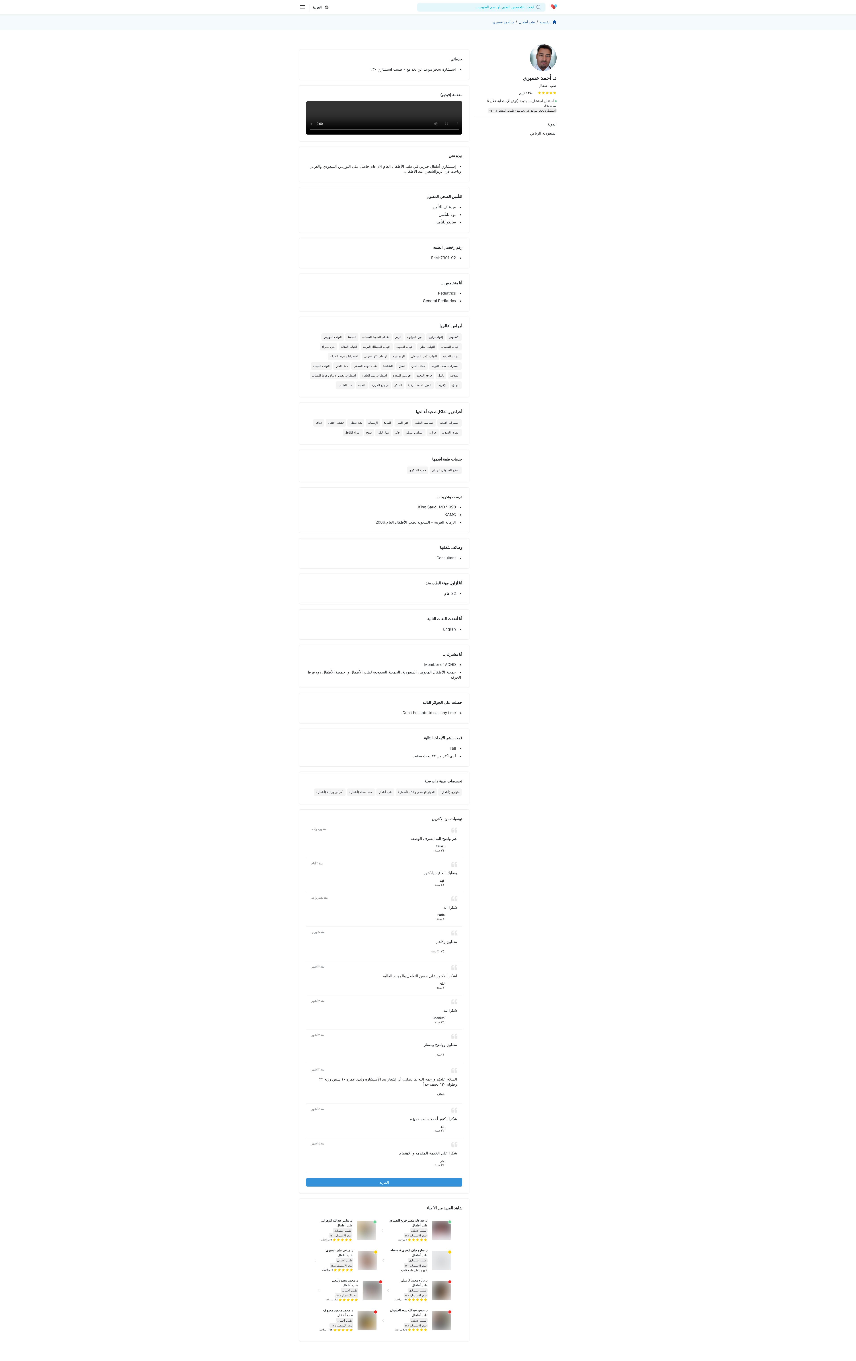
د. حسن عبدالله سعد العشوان (409, 1310)
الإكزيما (442, 385)
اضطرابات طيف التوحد (445, 366)
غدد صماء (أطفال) (361, 792)
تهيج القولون (414, 337)
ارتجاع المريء (380, 385)
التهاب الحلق (427, 346)
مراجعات (326, 1239)
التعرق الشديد (450, 432)
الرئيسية (545, 22)
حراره (432, 432)
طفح (369, 432)
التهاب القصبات (450, 346)
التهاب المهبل (321, 366)
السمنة (352, 337)
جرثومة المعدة (402, 375)
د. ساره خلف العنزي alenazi (409, 1250)
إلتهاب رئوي (435, 337)
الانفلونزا (454, 337)
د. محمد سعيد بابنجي (345, 1280)
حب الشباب (345, 385)
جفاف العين (418, 366)
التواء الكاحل (352, 432)
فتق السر (402, 422)
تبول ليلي (383, 432)
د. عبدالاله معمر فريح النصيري (408, 1220)
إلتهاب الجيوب (405, 346)
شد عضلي (356, 422)
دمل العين (341, 366)
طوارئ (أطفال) (449, 792)
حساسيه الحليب (424, 422)
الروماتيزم (399, 356)
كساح (402, 366)
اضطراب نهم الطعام (374, 375)
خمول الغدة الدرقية (420, 385)
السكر (398, 385)
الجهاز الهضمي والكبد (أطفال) (416, 792)
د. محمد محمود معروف (338, 1310)
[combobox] (533, 7)
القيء (387, 422)
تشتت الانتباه (336, 422)
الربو (398, 337)
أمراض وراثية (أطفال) (329, 792)
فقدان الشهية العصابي (375, 337)
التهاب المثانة (349, 346)
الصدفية (454, 375)
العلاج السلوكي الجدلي (445, 470)
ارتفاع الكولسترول (375, 356)
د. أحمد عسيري (503, 22)
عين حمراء (328, 346)
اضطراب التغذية (449, 422)
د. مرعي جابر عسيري (339, 1250)
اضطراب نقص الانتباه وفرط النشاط (334, 375)
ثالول (441, 375)
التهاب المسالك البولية (377, 346)
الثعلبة (362, 385)
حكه (397, 432)
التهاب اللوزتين (333, 337)
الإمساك (373, 422)
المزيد (384, 1182)
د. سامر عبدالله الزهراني (336, 1220)
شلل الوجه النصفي (365, 366)
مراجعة (402, 1239)
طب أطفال (527, 22)
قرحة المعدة (424, 375)
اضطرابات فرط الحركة (344, 356)
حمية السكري (417, 470)
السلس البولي (414, 432)
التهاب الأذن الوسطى (424, 356)
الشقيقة (388, 366)
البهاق (455, 385)
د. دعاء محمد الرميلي (414, 1280)
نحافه (318, 422)
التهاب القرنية (451, 356)
